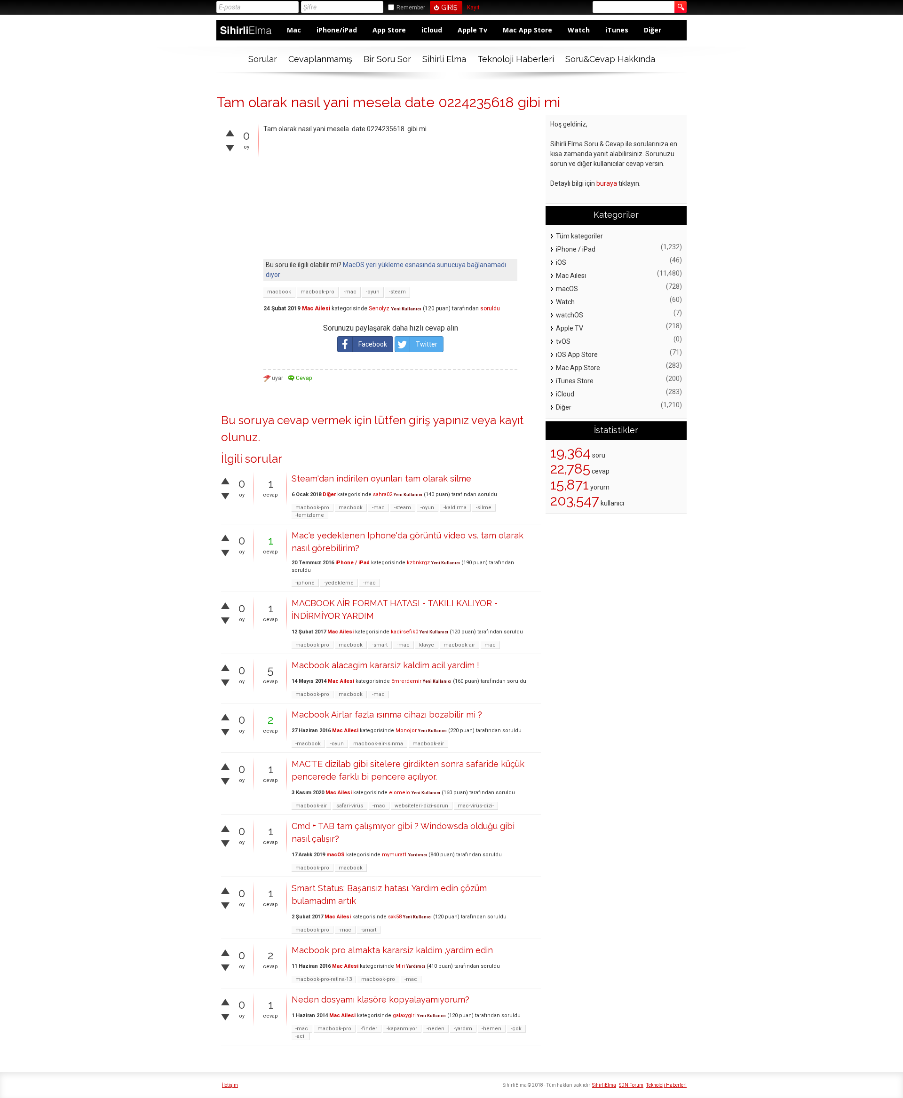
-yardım (463, 1029)
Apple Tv (472, 29)
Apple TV (569, 328)
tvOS (563, 341)
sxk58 (395, 917)
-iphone (305, 583)
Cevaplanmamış (320, 59)
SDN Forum (631, 1085)
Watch (579, 29)
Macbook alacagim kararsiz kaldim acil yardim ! (385, 665)
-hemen (491, 1029)
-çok (516, 1029)
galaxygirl (404, 1015)
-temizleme (309, 515)
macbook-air (459, 645)
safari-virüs (349, 806)
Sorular (262, 59)
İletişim (230, 1085)
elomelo (399, 793)
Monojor (406, 730)
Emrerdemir (406, 681)
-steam (397, 292)
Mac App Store (527, 29)
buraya (606, 183)
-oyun (373, 292)
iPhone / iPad (352, 563)
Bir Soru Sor (387, 59)
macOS (335, 855)
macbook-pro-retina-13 (323, 979)
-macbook (308, 744)
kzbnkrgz (418, 563)
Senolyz (379, 308)
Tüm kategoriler (579, 236)
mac (490, 645)
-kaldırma (455, 508)
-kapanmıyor (402, 1029)
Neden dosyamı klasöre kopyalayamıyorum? (380, 999)
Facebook (372, 344)
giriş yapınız (439, 420)
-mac (350, 292)
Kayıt (473, 8)
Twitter (426, 344)
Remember (410, 7)
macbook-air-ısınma (378, 744)
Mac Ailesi (316, 308)
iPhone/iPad (337, 29)
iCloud (431, 29)
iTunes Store (575, 381)
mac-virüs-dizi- (476, 806)
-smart (380, 645)
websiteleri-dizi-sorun (421, 806)
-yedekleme (339, 583)
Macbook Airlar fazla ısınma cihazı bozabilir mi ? (387, 714)
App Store (389, 29)
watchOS (569, 315)
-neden (435, 1029)
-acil (300, 1036)
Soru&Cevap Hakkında (610, 59)
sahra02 (382, 494)
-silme (483, 508)
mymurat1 (394, 855)
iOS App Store (577, 354)
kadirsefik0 (404, 632)
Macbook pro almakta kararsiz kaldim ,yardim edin (392, 950)
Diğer (652, 29)
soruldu (490, 308)
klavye (426, 645)
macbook (279, 292)
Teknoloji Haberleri (515, 59)
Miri (400, 966)
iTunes (616, 29)
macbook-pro (317, 292)
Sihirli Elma (444, 59)
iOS (561, 262)
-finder (369, 1029)
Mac (294, 29)
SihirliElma (604, 1085)
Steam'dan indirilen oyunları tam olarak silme (381, 478)
